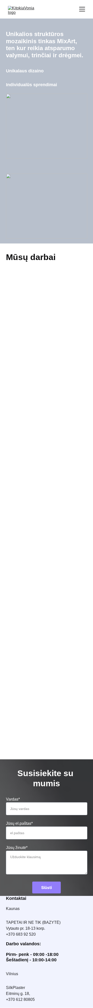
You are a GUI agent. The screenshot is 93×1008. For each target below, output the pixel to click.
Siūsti (46, 887)
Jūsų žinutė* (17, 848)
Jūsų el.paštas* (19, 823)
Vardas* (13, 799)
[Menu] (82, 9)
